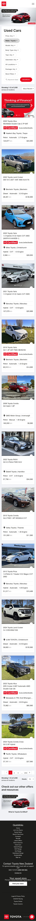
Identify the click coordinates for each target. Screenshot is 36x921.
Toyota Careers (18, 904)
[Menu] (33, 4)
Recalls (18, 838)
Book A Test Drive (18, 834)
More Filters (10, 74)
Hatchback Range (18, 853)
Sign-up (18, 857)
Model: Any (10, 45)
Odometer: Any (12, 60)
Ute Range (18, 851)
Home (18, 828)
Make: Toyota (11, 41)
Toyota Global (18, 901)
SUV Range (18, 849)
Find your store (18, 883)
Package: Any (11, 69)
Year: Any (10, 55)
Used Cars (18, 844)
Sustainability (18, 855)
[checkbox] (31, 117)
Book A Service (18, 842)
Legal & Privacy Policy (18, 896)
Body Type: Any (12, 50)
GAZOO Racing (18, 899)
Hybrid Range (18, 847)
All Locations (11, 64)
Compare (18, 836)
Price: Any (10, 36)
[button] (32, 917)
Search (26, 79)
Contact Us (18, 873)
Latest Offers (18, 840)
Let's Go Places (18, 830)
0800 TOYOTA (18, 870)
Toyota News (18, 832)
